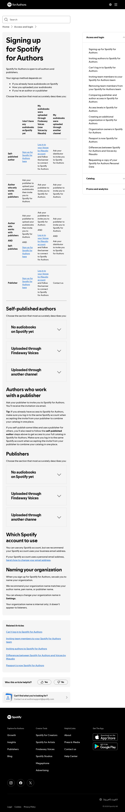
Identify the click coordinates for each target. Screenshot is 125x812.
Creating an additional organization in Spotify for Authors (103, 120)
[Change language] (110, 4)
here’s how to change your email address (28, 560)
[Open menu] (116, 4)
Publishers (13, 749)
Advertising (42, 770)
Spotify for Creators (46, 735)
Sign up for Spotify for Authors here (27, 157)
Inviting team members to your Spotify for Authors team (33, 640)
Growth (11, 735)
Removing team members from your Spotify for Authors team (106, 87)
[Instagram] (11, 783)
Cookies (17, 807)
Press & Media (72, 742)
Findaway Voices (45, 749)
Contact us (70, 749)
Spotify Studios (44, 756)
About (67, 735)
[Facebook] (20, 783)
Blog (9, 756)
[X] (30, 783)
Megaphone (42, 763)
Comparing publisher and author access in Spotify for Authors (103, 98)
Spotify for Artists (45, 742)
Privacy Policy (30, 807)
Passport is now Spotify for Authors (25, 665)
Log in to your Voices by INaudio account (43, 149)
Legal (9, 807)
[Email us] (66, 697)
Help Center (71, 756)
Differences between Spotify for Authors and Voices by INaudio (36, 657)
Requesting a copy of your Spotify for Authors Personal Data (104, 163)
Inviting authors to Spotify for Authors (26, 648)
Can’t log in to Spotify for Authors (24, 631)
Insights (11, 742)
